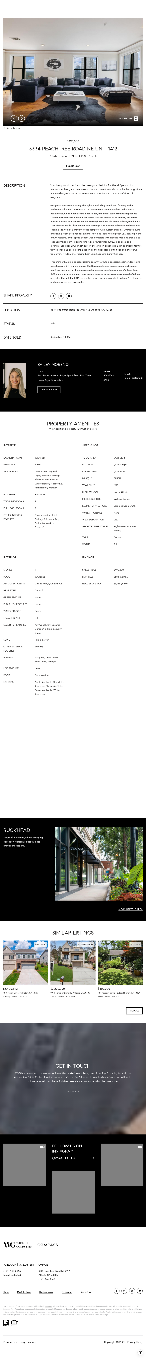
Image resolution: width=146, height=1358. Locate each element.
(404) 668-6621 (46, 1279)
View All (134, 1011)
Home (6, 1292)
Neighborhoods (46, 1292)
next (21, 118)
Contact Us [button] (73, 1091)
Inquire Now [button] (73, 166)
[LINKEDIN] (132, 1291)
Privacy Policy (135, 1342)
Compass (48, 1306)
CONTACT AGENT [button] (49, 389)
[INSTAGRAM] (124, 1291)
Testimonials (67, 1292)
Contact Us (86, 1292)
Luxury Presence (27, 1342)
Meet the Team (24, 1292)
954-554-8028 (109, 378)
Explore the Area (131, 909)
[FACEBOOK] (116, 1291)
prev (14, 118)
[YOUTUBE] (140, 1291)
